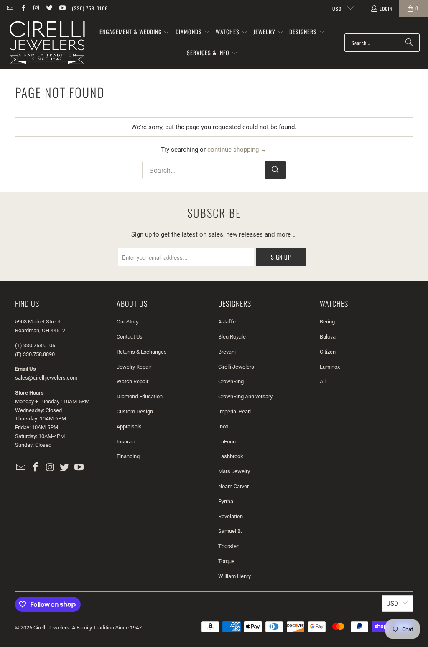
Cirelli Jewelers (236, 367)
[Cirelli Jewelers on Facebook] (22, 8)
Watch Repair (132, 381)
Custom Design (135, 411)
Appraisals (129, 426)
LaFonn (227, 441)
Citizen (328, 352)
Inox (223, 426)
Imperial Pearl (234, 411)
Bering (327, 321)
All (323, 381)
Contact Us (130, 337)
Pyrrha (225, 501)
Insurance (128, 441)
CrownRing (231, 381)
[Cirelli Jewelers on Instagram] (36, 8)
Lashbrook (230, 456)
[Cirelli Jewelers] (47, 42)
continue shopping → (237, 149)
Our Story (127, 321)
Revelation (230, 516)
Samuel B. (230, 531)
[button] (134, 32)
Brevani (227, 352)
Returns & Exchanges (142, 352)
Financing (128, 456)
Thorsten (228, 546)
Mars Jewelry (234, 471)
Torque (226, 561)
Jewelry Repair (134, 367)
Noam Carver (233, 486)
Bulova (328, 337)
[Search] (409, 42)
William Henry (234, 576)
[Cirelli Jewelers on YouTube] (62, 8)
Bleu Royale (232, 337)
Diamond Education (140, 396)
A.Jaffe (227, 321)
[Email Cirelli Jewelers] (9, 8)
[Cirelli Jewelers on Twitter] (49, 8)
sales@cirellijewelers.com (46, 377)
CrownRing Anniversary (245, 396)
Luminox (330, 367)
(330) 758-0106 (90, 8)
